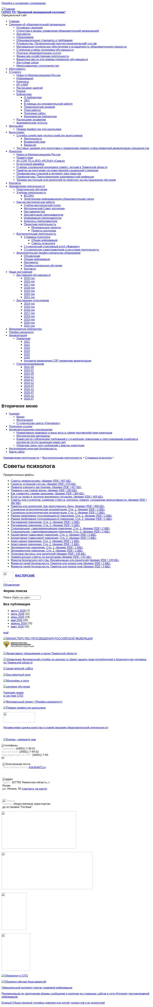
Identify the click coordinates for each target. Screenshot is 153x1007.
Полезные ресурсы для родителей (48, 553)
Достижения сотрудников (32, 300)
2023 (27, 347)
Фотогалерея (24, 419)
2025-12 (29, 395)
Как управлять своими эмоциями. (48, 493)
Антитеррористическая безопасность (33, 448)
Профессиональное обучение (43, 265)
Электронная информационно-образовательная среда (59, 198)
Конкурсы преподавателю (40, 221)
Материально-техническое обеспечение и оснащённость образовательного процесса (71, 46)
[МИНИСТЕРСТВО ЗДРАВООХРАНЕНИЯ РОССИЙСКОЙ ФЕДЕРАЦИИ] (18, 647)
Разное (21, 91)
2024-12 (29, 389)
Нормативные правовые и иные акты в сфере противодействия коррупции (64, 432)
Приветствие (24, 157)
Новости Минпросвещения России (38, 75)
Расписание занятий (29, 87)
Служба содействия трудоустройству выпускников (49, 135)
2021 (27, 341)
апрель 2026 (19, 623)
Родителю (15, 151)
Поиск (7, 597)
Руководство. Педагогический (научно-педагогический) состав (56, 43)
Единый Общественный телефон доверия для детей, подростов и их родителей (53, 1002)
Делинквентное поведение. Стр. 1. (47, 547)
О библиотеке (33, 97)
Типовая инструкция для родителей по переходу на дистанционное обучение (66, 179)
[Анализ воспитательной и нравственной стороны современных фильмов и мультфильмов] (13, 929)
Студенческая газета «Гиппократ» (38, 423)
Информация (24, 78)
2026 (27, 357)
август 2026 (18, 610)
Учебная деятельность (31, 192)
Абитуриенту (17, 68)
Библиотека (24, 94)
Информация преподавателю (43, 217)
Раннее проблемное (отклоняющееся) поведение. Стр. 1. (61, 515)
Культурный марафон (30, 164)
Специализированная (30, 363)
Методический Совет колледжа (44, 208)
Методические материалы (33, 435)
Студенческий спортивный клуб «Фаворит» (52, 246)
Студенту (15, 72)
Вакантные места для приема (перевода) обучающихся (52, 59)
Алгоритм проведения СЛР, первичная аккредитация (57, 360)
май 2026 (16, 620)
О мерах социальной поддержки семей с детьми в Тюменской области (61, 167)
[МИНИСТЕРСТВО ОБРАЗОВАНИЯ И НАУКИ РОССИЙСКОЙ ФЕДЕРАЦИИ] (48, 638)
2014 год (29, 303)
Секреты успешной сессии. (43, 483)
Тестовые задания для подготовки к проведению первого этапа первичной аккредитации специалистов (82, 148)
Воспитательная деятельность (36, 233)
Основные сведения (29, 27)
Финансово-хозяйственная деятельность (42, 56)
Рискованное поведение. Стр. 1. (45, 522)
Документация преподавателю (43, 214)
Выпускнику (16, 132)
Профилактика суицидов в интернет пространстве (48, 173)
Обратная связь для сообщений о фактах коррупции (50, 445)
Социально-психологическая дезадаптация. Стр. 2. (58, 512)
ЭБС (27, 100)
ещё (6, 632)
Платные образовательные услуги (38, 52)
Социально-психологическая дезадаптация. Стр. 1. (58, 509)
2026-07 (29, 398)
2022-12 (29, 376)
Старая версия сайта (18, 668)
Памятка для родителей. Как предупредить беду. (58, 506)
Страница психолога (37, 236)
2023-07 (29, 379)
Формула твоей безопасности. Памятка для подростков (61, 563)
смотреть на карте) (35, 788)
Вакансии (30, 144)
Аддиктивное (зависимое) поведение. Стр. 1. (54, 534)
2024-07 (29, 386)
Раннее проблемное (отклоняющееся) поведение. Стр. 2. (61, 518)
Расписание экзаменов (31, 119)
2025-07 (29, 392)
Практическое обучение (31, 189)
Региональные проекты (46, 227)
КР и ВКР (22, 84)
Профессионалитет (21, 332)
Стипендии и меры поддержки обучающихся (45, 49)
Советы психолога (43, 243)
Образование (25, 37)
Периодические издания (39, 106)
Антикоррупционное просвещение (30, 429)
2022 (27, 344)
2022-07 (29, 370)
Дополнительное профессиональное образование (48, 252)
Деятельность (33, 138)
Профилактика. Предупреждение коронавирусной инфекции (55, 176)
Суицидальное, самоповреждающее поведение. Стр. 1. (60, 528)
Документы (23, 33)
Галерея (14, 413)
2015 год (29, 278)
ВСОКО (29, 195)
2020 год (29, 294)
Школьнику (16, 125)
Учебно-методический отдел (42, 205)
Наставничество (34, 211)
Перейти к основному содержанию (23, 3)
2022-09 (29, 373)
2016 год (29, 281)
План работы (32, 110)
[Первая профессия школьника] (24, 707)
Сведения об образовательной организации (37, 24)
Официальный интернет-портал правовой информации (36, 987)
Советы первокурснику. (41, 480)
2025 (27, 354)
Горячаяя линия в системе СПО (13, 694)
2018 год (29, 287)
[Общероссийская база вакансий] (23, 981)
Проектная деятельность (40, 224)
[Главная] (8, 8)
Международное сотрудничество (37, 65)
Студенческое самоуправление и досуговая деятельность (61, 249)
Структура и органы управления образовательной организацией (57, 30)
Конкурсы (22, 81)
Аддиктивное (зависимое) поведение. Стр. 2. (54, 537)
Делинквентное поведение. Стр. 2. (47, 550)
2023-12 (29, 382)
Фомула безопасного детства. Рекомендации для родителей (65, 560)
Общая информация (44, 240)
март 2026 (17, 626)
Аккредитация (18, 335)
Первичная (23, 338)
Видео (20, 416)
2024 (27, 351)
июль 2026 (17, 613)
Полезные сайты (35, 113)
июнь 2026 (17, 617)
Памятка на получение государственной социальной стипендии (57, 170)
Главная (14, 21)
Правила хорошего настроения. (46, 487)
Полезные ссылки (20, 426)
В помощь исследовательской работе (48, 103)
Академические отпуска (31, 122)
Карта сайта (16, 451)
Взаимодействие (34, 141)
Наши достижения (20, 271)
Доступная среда (27, 62)
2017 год (29, 284)
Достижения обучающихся (33, 275)
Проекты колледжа (43, 230)
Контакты (15, 183)
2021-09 (29, 367)
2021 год (29, 297)
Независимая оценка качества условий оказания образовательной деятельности (55, 727)
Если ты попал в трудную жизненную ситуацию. (57, 496)
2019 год (29, 290)
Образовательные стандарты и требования (44, 40)
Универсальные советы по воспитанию (51, 556)
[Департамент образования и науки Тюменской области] (40, 653)
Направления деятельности (27, 186)
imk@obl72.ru (37, 767)
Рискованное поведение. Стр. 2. (45, 525)
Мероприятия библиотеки (40, 116)
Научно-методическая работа (35, 202)
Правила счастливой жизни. (44, 490)
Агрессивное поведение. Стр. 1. (45, 541)
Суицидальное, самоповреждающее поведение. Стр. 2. (60, 531)
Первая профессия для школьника (38, 129)
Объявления (32, 255)
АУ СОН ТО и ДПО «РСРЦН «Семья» (40, 160)
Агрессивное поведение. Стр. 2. (45, 544)
